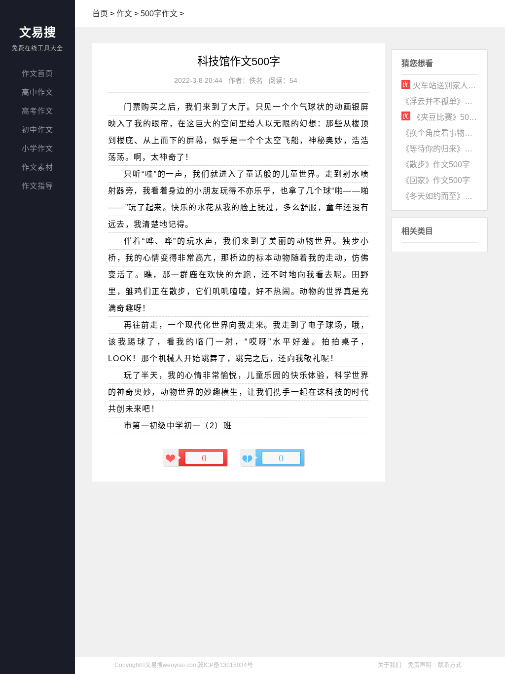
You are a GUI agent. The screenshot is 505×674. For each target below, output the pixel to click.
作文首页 (37, 73)
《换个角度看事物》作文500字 (439, 133)
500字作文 (159, 13)
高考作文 (37, 111)
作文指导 (37, 186)
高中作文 (37, 92)
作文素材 (37, 167)
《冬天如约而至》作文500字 (439, 196)
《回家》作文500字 (435, 180)
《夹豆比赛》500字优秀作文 (445, 117)
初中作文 (37, 129)
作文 (124, 13)
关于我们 (389, 665)
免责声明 (420, 665)
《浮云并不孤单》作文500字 (439, 101)
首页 (100, 13)
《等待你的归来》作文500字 (439, 149)
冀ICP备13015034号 (225, 665)
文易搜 (37, 32)
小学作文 (37, 148)
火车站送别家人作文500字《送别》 (445, 85)
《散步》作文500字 (435, 164)
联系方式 (450, 665)
